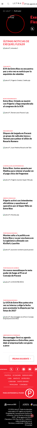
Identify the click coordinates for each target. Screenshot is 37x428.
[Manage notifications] (32, 415)
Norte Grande (23, 381)
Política (8, 375)
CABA (10, 378)
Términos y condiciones (16, 423)
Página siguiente (21, 359)
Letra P (8, 11)
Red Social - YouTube (30, 369)
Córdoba (12, 381)
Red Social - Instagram (23, 369)
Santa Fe (16, 378)
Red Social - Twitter (11, 369)
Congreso (23, 384)
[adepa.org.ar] (26, 405)
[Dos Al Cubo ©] (10, 404)
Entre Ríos (25, 378)
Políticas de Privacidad (28, 424)
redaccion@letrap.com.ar (24, 421)
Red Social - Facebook (17, 369)
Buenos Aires (27, 375)
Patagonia (14, 384)
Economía (17, 375)
